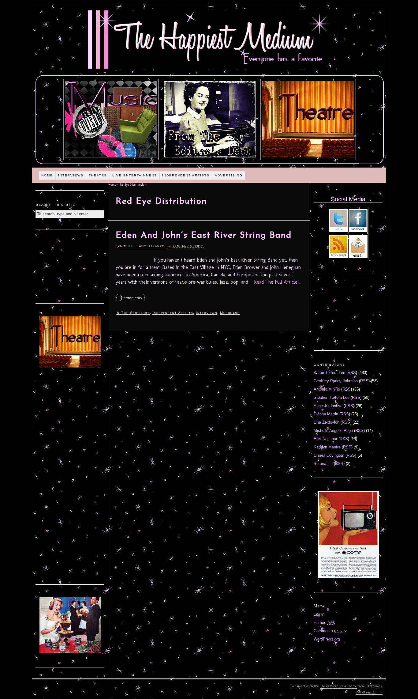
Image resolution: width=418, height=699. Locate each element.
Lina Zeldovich (326, 422)
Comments (328, 631)
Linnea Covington (329, 455)
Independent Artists (186, 175)
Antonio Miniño (327, 389)
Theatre (98, 175)
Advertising (229, 175)
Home (47, 175)
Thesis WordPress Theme (338, 686)
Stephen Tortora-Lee (331, 397)
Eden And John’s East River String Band (204, 235)
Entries (324, 622)
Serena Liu (323, 463)
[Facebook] (358, 231)
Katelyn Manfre (327, 447)
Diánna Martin (326, 414)
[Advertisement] (70, 265)
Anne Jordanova (328, 405)
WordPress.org (327, 639)
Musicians (230, 313)
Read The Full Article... (277, 282)
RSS (352, 372)
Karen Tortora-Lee (329, 372)
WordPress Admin (369, 692)
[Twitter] (338, 231)
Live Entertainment (134, 175)
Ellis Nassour (325, 438)
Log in (319, 614)
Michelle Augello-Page (143, 246)
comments (130, 297)
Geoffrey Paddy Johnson (336, 381)
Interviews (71, 175)
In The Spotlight (133, 313)
